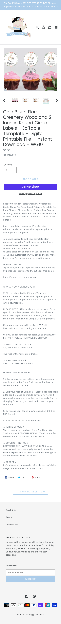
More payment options (30, 193)
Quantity (8, 164)
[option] (15, 100)
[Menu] (56, 27)
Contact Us (12, 524)
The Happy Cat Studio (34, 614)
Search (9, 517)
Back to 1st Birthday (33, 491)
